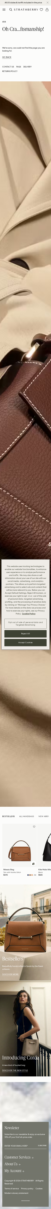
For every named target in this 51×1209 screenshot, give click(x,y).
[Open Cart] (47, 9)
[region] (25, 604)
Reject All (25, 634)
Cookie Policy (28, 613)
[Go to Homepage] (26, 9)
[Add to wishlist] (34, 827)
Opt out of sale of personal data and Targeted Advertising (25, 623)
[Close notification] (47, 2)
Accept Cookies (25, 642)
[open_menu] (4, 9)
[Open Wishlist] (41, 9)
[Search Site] (11, 9)
